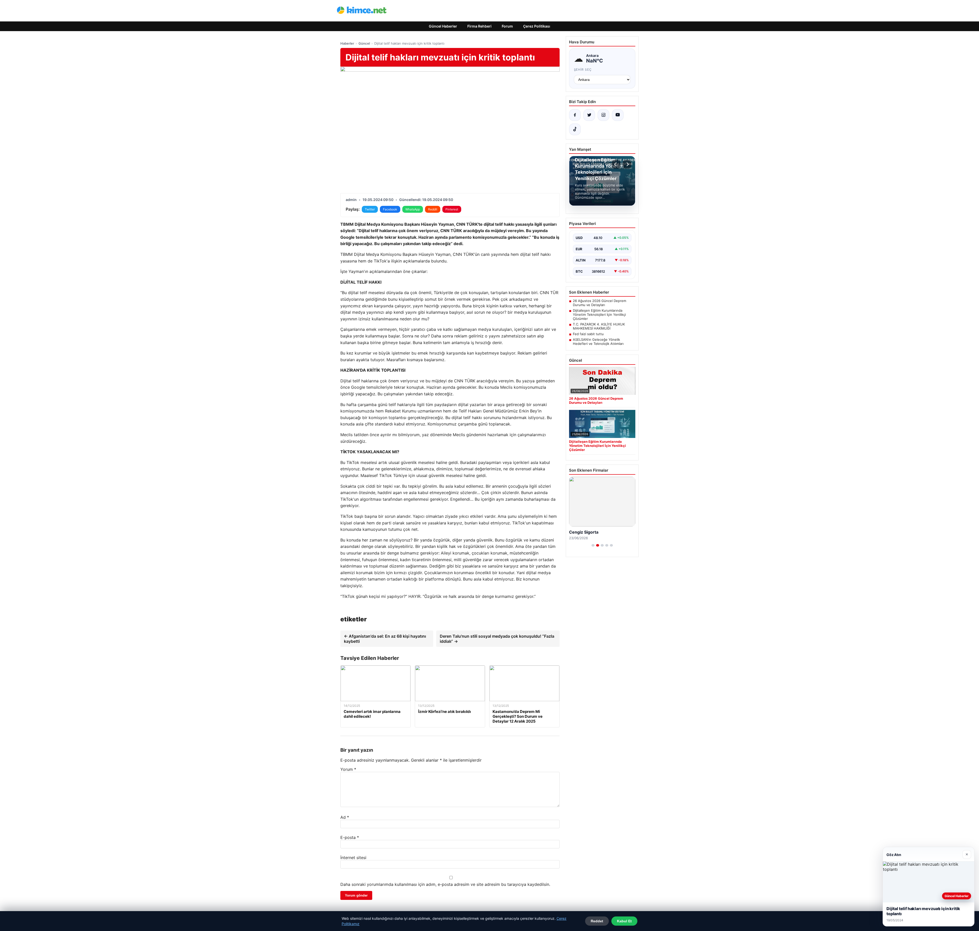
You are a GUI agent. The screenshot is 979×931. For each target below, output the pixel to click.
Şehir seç (583, 69)
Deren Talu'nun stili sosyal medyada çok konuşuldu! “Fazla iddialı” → (497, 639)
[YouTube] (618, 115)
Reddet (597, 921)
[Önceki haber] (616, 164)
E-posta (349, 837)
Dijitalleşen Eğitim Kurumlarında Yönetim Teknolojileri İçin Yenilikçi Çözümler (599, 314)
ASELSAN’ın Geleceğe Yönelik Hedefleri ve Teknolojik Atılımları (598, 341)
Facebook (390, 209)
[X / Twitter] (589, 115)
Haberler (347, 43)
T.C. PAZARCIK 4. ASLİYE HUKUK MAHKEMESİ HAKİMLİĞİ (599, 326)
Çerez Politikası (536, 26)
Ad (344, 817)
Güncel (364, 43)
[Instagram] (603, 115)
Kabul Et (624, 921)
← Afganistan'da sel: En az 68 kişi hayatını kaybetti (385, 639)
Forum (507, 26)
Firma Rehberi (479, 26)
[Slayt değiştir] (593, 545)
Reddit (432, 209)
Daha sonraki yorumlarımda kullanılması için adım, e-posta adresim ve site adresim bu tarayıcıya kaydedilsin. (445, 884)
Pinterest (451, 209)
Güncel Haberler (443, 26)
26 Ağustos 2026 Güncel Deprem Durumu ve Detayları (599, 303)
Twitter (370, 209)
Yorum (348, 769)
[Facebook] (575, 115)
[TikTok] (575, 129)
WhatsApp (412, 209)
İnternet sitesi (353, 857)
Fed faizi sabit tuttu (588, 334)
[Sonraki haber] (627, 164)
